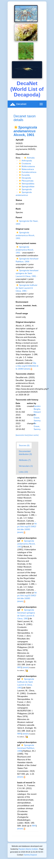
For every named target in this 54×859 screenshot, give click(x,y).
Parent (19, 217)
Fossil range (22, 313)
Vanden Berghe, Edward (37, 409)
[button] (16, 127)
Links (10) (23, 472)
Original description (25, 322)
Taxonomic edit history (27, 400)
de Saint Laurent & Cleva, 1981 (27, 273)
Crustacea (26, 163)
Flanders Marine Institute (28, 849)
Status (19, 200)
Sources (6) (24, 445)
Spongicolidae (28, 186)
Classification (22, 154)
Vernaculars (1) (26, 466)
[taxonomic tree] (22, 435)
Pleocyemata (27, 181)
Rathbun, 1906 (26, 748)
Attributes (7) (25, 460)
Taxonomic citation (25, 374)
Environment (22, 302)
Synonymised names (26, 243)
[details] (27, 369)
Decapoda (26, 178)
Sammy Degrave (30, 855)
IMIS (19, 667)
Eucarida (26, 175)
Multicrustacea (28, 166)
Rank (18, 209)
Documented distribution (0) (25, 452)
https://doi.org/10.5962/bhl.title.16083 (27, 366)
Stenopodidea (28, 183)
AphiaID (19, 140)
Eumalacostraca (29, 172)
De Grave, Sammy (37, 418)
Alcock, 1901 (25, 235)
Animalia (31, 158)
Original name (22, 229)
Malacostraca (28, 169)
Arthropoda (27, 160)
